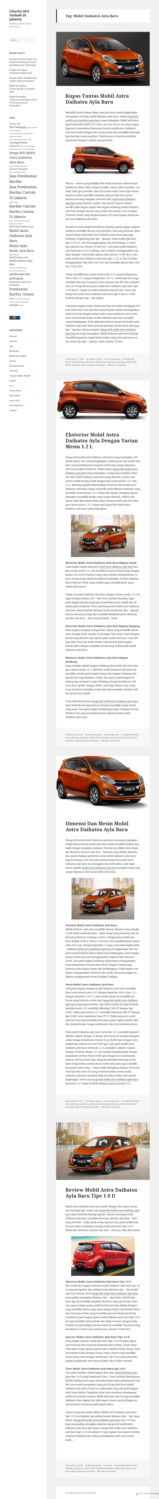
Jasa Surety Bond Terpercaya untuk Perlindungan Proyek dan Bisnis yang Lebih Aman (23, 62)
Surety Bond (15, 390)
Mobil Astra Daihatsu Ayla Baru (20, 235)
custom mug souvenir (16, 149)
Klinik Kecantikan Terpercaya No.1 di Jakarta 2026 (22, 88)
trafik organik (24, 302)
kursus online (13, 221)
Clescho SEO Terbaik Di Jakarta (19, 15)
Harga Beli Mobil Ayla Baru (18, 166)
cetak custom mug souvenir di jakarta (21, 133)
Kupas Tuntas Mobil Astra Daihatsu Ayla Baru (97, 98)
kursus (12, 361)
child (29, 139)
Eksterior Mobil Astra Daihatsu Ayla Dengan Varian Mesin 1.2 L (101, 440)
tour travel (14, 400)
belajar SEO (14, 124)
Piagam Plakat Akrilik (19, 375)
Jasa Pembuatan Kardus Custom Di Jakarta (23, 192)
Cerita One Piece (32, 127)
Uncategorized (16, 405)
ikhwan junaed (95, 359)
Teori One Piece (14, 302)
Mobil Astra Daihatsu (16, 224)
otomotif (13, 370)
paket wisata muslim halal (17, 271)
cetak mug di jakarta (15, 136)
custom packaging (28, 149)
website (13, 305)
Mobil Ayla (18, 245)
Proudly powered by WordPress (80, 1492)
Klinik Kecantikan (17, 356)
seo (11, 298)
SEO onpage (17, 299)
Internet (13, 341)
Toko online (14, 395)
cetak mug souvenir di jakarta (18, 139)
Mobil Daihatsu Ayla (18, 257)
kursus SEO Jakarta (24, 221)
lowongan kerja (16, 365)
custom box (14, 146)
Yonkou (21, 305)
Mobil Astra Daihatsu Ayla (21, 226)
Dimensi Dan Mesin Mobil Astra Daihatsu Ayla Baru (96, 826)
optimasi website (21, 268)
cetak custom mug (14, 130)
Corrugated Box (18, 142)
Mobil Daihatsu (14, 255)
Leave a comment (118, 365)
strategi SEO (26, 299)
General (13, 336)
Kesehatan (14, 351)
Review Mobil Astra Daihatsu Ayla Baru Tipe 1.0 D (101, 1192)
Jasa (11, 346)
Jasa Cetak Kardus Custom (17, 172)
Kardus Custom (22, 206)
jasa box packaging (18, 169)
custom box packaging (27, 146)
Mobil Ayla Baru (21, 251)
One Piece (12, 268)
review (12, 380)
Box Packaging (17, 127)
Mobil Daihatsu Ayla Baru (93, 365)
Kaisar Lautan (13, 202)
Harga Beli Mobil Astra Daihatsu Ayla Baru (22, 157)
